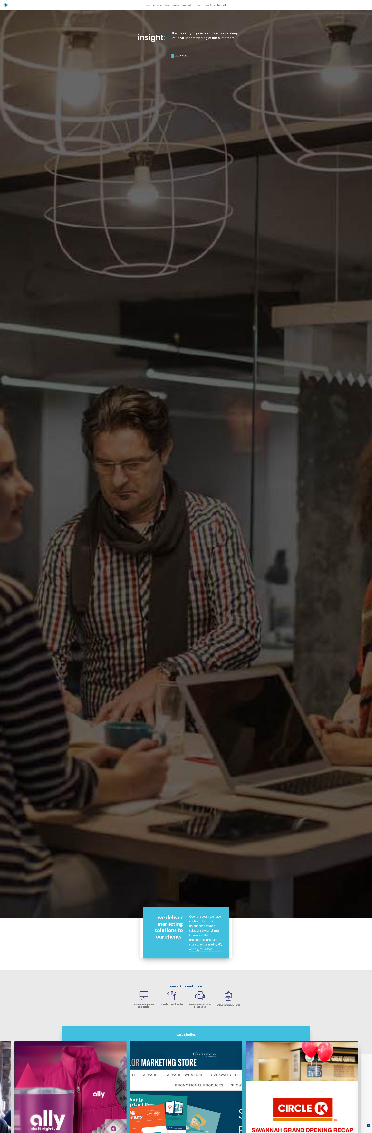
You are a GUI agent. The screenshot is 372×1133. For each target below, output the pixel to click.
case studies (187, 5)
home (148, 5)
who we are (157, 5)
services (175, 5)
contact (208, 5)
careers (199, 5)
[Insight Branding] (5, 5)
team (167, 5)
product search (220, 5)
